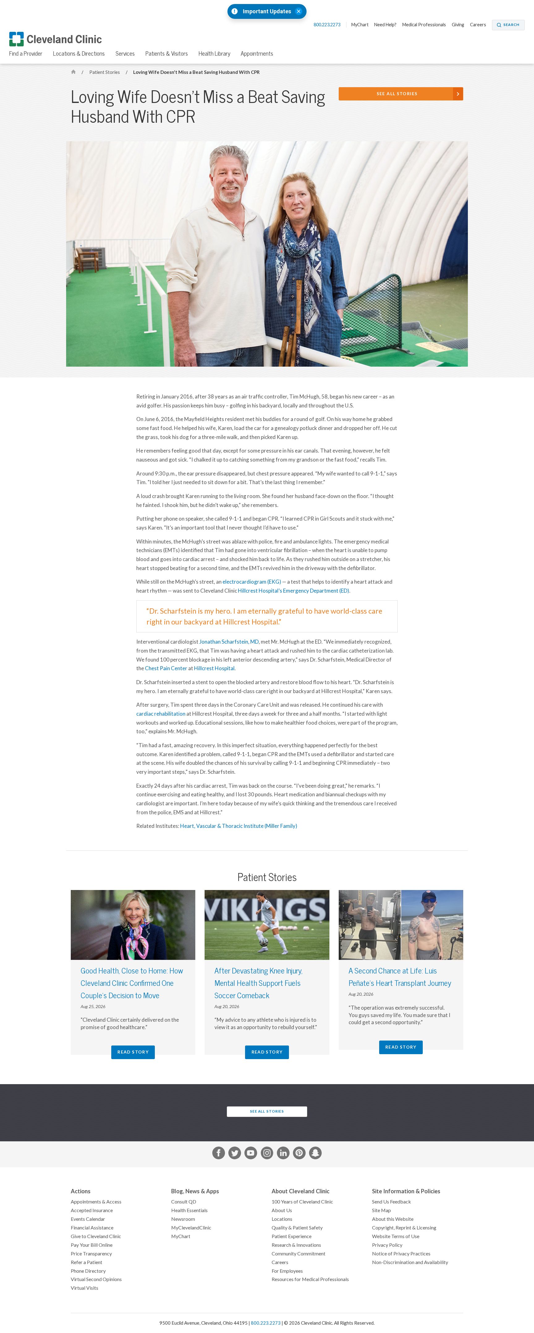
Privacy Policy (387, 1245)
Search (511, 25)
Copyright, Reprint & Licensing (404, 1227)
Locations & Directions (79, 53)
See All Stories (397, 93)
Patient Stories (105, 72)
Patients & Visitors (167, 53)
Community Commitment (298, 1253)
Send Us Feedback (391, 1202)
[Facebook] (218, 1154)
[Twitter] (234, 1154)
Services (125, 53)
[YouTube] (250, 1154)
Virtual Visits (84, 1288)
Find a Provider (25, 53)
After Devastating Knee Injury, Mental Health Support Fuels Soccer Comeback (258, 983)
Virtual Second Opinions (96, 1279)
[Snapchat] (315, 1154)
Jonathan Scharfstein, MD (229, 641)
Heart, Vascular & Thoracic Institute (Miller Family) (238, 826)
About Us (282, 1210)
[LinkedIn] (283, 1154)
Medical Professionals (424, 25)
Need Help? (385, 25)
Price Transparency (91, 1253)
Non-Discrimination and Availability (410, 1262)
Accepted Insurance (92, 1210)
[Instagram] (267, 1154)
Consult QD (183, 1202)
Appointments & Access (96, 1202)
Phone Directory (88, 1271)
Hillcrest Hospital (214, 668)
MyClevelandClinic (191, 1227)
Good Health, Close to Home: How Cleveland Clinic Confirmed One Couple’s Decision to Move (132, 983)
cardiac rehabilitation (160, 713)
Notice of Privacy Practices (401, 1253)
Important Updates (267, 11)
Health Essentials (189, 1210)
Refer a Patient (86, 1262)
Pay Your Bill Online (91, 1245)
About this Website (392, 1219)
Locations (282, 1219)
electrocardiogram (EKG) (251, 581)
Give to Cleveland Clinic (96, 1236)
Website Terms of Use (395, 1236)
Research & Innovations (296, 1245)
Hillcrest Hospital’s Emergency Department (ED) (293, 590)
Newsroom (183, 1219)
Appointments (257, 53)
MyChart (360, 25)
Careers (478, 25)
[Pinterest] (299, 1154)
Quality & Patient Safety (297, 1227)
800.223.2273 (327, 25)
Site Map (381, 1210)
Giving (458, 25)
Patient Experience (292, 1236)
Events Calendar (88, 1219)
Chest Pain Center (166, 668)
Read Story (133, 1052)
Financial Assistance (92, 1227)
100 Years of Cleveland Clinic (302, 1202)
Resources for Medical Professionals (310, 1279)
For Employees (287, 1271)
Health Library (214, 53)
